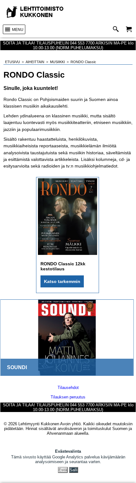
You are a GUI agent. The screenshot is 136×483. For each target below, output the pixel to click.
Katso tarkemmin (62, 281)
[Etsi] (117, 29)
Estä (63, 470)
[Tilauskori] (128, 29)
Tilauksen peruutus (68, 397)
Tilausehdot (68, 387)
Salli (73, 470)
